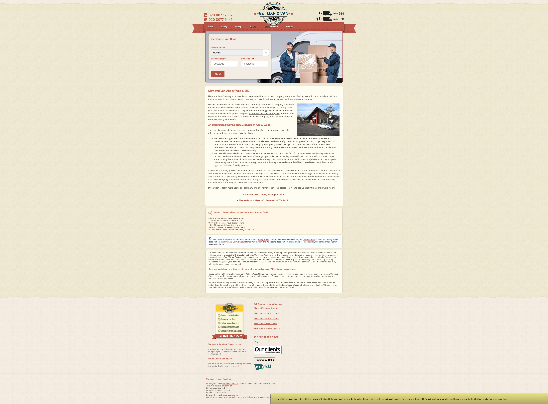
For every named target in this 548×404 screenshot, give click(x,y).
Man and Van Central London (267, 329)
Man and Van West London (266, 308)
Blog (256, 341)
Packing (238, 26)
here (497, 399)
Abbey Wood (267, 194)
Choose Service (218, 47)
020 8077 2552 (220, 15)
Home (210, 26)
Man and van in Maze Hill (251, 200)
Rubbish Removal (271, 26)
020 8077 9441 (220, 19)
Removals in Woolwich (277, 200)
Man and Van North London (266, 318)
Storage (253, 26)
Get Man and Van (230, 383)
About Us (227, 379)
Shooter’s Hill (251, 194)
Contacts (289, 26)
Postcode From (218, 58)
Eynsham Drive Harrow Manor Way (239, 242)
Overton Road (309, 239)
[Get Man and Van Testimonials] (268, 353)
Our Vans (210, 379)
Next (218, 74)
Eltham (278, 194)
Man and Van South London (266, 313)
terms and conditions (265, 397)
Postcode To (247, 58)
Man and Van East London (265, 323)
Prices (218, 379)
